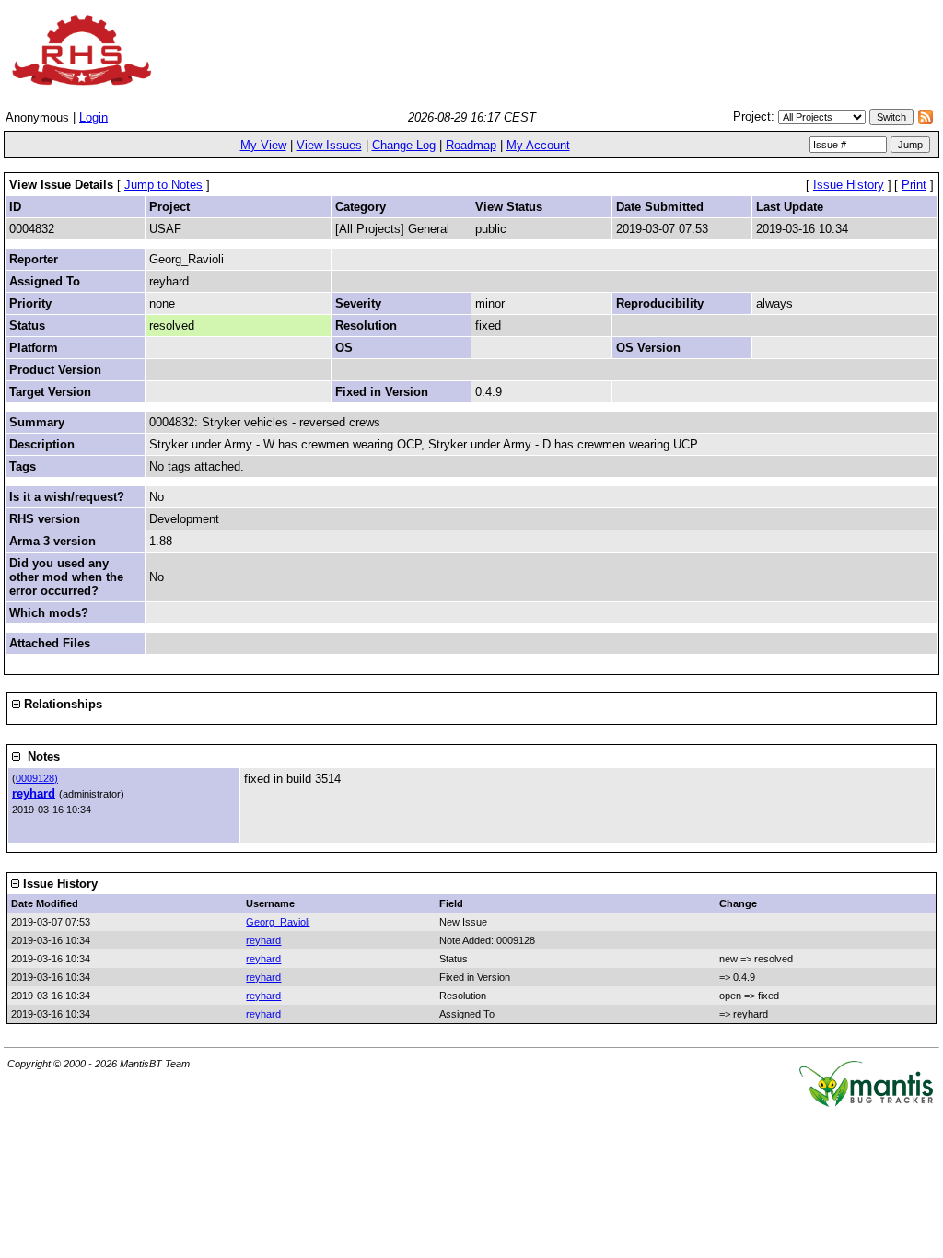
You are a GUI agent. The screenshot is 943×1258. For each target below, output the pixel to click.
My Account (538, 145)
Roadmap (471, 145)
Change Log (404, 145)
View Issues (329, 145)
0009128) (37, 778)
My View (263, 145)
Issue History (848, 185)
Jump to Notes (163, 185)
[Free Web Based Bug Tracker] (866, 1103)
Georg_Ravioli (277, 921)
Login (93, 117)
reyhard (33, 793)
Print (914, 185)
